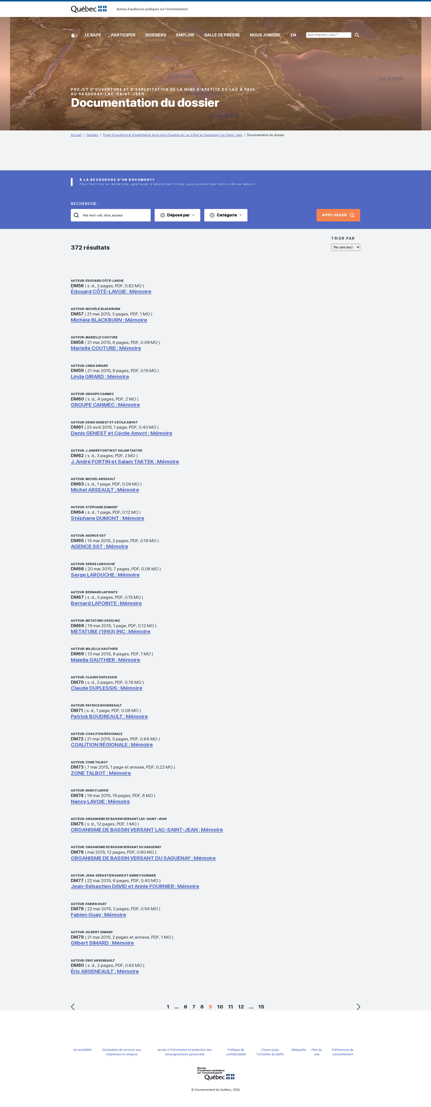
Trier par (343, 238)
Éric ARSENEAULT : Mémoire (105, 971)
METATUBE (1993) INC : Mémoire (110, 631)
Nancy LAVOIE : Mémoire (100, 801)
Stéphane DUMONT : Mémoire (107, 518)
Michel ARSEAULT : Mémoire (105, 490)
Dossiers (155, 34)
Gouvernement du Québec (215, 1073)
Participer (123, 34)
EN (293, 34)
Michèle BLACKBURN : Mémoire (109, 320)
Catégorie (224, 215)
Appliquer (334, 215)
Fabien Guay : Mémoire (98, 914)
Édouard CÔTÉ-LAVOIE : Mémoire (111, 291)
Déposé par (175, 215)
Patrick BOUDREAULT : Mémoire (109, 716)
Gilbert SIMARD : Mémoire (102, 943)
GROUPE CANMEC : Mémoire (105, 405)
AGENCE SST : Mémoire (99, 546)
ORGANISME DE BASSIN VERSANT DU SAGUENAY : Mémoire (143, 858)
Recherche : (85, 203)
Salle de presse (222, 34)
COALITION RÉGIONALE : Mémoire (112, 744)
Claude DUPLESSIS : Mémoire (106, 688)
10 (220, 1007)
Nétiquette (298, 1050)
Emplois (185, 34)
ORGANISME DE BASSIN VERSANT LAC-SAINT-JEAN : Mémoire (147, 829)
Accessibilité (82, 1050)
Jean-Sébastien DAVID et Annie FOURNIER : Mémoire (135, 886)
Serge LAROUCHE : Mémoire (105, 575)
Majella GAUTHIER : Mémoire (105, 660)
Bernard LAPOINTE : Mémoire (106, 603)
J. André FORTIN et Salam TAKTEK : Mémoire (125, 461)
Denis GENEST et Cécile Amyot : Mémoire (121, 433)
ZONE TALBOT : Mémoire (101, 773)
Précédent (72, 1007)
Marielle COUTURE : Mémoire (106, 348)
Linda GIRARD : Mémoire (100, 376)
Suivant (358, 1007)
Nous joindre (265, 34)
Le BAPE (93, 34)
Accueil (73, 34)
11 (230, 1007)
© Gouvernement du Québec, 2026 (215, 1090)
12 (241, 1007)
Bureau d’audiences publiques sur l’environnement (89, 9)
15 (261, 1007)
